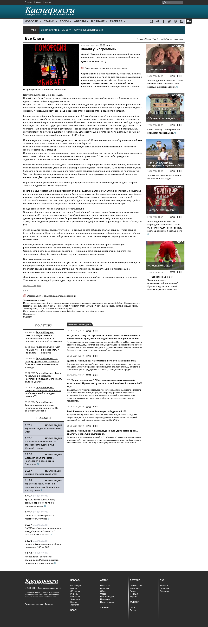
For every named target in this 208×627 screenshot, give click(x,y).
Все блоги (157, 39)
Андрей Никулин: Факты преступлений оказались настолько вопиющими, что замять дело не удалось (43, 377)
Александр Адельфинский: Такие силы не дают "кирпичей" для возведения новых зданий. (165, 83)
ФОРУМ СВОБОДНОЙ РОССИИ (88, 30)
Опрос (103, 594)
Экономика (75, 599)
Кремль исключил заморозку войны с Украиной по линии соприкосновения (40, 502)
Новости (164, 585)
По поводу (105, 599)
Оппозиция (75, 585)
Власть (73, 588)
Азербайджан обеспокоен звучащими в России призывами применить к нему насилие (42, 559)
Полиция (134, 594)
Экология (74, 605)
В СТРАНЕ (98, 21)
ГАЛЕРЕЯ (116, 21)
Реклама (49, 604)
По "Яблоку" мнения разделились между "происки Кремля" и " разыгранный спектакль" (43, 531)
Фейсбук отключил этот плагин (72, 306)
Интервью (105, 585)
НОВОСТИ (31, 21)
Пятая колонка (107, 602)
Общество (75, 591)
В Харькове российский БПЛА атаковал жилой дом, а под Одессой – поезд (40, 444)
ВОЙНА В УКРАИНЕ (50, 30)
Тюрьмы (133, 596)
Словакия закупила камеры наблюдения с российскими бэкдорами (39, 460)
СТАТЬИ (49, 21)
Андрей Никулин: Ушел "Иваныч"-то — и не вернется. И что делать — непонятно (42, 350)
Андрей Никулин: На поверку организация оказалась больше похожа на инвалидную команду (42, 362)
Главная (28, 2)
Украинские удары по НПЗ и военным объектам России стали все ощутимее (42, 486)
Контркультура (107, 596)
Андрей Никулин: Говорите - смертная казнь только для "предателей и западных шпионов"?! (43, 391)
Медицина (135, 588)
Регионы (74, 594)
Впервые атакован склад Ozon (41, 474)
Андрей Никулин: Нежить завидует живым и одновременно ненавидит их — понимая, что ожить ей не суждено (43, 336)
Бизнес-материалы (34, 604)
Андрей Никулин (32, 285)
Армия (133, 591)
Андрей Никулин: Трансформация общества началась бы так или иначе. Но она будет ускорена (41, 406)
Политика (164, 588)
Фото (132, 607)
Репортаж (104, 588)
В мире (73, 602)
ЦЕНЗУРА (66, 30)
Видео (133, 610)
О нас (38, 2)
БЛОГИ (64, 21)
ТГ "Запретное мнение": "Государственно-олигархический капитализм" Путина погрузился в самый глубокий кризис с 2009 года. (162, 283)
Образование (136, 585)
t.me (25, 290)
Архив (48, 2)
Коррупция (75, 596)
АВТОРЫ (80, 21)
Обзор (103, 591)
